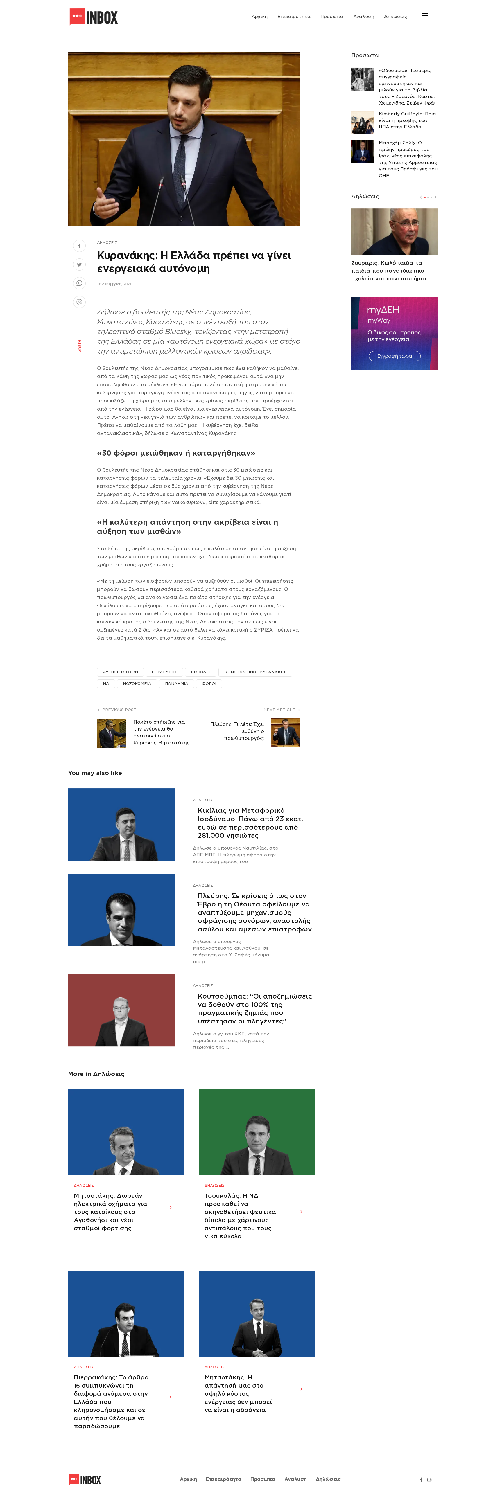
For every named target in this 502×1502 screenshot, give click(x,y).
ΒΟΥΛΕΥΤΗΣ (164, 672)
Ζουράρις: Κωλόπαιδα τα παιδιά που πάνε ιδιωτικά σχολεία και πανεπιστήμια (388, 271)
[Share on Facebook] (79, 246)
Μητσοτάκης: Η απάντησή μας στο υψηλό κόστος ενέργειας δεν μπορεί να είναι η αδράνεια (238, 1393)
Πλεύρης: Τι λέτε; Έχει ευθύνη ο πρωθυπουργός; (237, 731)
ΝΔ (106, 683)
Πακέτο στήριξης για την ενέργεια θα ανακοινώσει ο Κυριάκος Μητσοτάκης (161, 732)
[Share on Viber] (79, 303)
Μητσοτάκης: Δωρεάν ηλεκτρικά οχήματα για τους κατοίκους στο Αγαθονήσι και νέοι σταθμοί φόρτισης (110, 1212)
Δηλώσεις (395, 16)
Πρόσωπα (331, 16)
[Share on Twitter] (79, 265)
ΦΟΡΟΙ (209, 683)
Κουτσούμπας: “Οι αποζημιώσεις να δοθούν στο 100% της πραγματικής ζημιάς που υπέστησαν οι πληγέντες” (255, 1008)
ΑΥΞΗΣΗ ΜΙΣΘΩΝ (120, 672)
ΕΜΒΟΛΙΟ (201, 672)
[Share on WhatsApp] (79, 284)
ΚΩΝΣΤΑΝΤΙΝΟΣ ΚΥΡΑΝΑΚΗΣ (255, 672)
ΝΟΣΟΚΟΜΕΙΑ (137, 683)
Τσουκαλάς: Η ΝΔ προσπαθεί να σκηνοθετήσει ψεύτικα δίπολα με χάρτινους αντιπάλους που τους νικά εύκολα (240, 1216)
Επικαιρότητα (294, 16)
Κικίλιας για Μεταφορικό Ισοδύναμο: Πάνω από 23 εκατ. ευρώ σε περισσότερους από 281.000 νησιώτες (250, 823)
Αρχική (260, 16)
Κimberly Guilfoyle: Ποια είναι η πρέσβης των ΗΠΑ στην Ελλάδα (407, 120)
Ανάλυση (363, 16)
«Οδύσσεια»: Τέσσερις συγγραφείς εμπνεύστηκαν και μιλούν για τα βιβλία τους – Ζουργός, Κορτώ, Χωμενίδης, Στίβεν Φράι (407, 87)
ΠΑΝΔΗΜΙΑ (176, 683)
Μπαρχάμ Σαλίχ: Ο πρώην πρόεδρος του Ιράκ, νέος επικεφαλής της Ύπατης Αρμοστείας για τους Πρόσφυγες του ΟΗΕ (408, 159)
